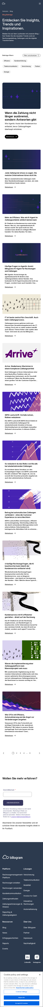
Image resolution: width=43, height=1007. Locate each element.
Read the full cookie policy (25, 987)
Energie (6, 72)
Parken (37, 66)
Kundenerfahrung (20, 61)
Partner (27, 933)
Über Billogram (30, 927)
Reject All (21, 997)
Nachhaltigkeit (29, 943)
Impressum (28, 938)
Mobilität (27, 885)
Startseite (5, 11)
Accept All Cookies (21, 1003)
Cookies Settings (21, 991)
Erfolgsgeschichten (10, 938)
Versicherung (26, 66)
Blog (4, 927)
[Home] (14, 3)
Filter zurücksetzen (30, 55)
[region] (21, 989)
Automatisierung (30, 909)
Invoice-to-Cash (30, 896)
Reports (5, 943)
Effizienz (7, 61)
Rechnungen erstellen (11, 883)
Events (5, 949)
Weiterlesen (10, 137)
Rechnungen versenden (12, 888)
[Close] (40, 974)
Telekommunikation (10, 66)
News (4, 933)
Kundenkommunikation (11, 893)
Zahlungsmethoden (10, 899)
